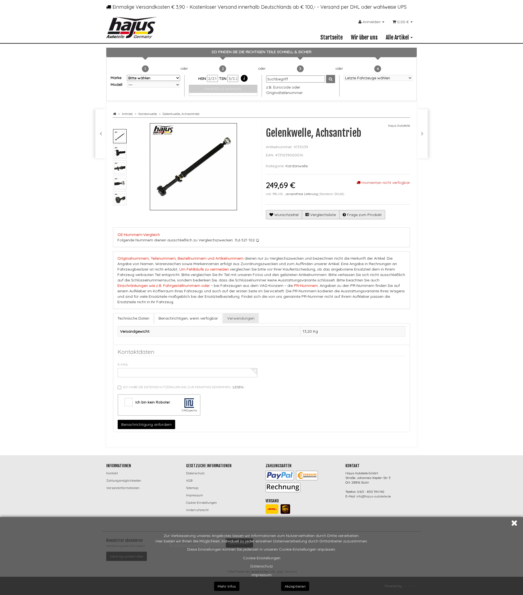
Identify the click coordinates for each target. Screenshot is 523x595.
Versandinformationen (122, 488)
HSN (202, 78)
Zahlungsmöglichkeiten (123, 480)
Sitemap (192, 488)
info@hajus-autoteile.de (373, 496)
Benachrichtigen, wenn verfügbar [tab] (188, 318)
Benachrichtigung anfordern (146, 424)
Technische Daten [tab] (133, 318)
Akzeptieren (295, 586)
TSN (223, 78)
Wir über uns (364, 37)
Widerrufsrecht (197, 510)
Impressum (262, 574)
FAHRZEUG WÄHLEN (223, 88)
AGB (189, 480)
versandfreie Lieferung (301, 194)
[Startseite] (114, 114)
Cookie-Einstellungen (261, 557)
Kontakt (112, 473)
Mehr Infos (227, 586)
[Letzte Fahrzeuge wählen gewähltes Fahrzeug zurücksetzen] (378, 78)
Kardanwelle (296, 165)
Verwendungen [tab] (240, 318)
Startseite (331, 37)
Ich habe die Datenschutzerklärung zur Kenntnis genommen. (183, 387)
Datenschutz (261, 566)
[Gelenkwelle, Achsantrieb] (422, 133)
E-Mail (123, 364)
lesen (238, 387)
